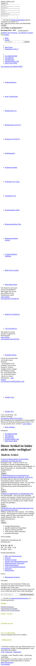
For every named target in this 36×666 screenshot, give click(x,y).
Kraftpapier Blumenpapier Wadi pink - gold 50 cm (17, 477)
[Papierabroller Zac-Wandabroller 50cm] (5, 493)
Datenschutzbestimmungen (19, 598)
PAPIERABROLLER (12, 439)
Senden (4, 25)
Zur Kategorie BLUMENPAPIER (11, 66)
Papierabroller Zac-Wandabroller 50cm (21, 493)
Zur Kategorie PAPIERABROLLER (12, 381)
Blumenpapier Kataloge (12, 577)
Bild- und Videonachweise (13, 556)
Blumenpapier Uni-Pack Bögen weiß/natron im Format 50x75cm (15, 460)
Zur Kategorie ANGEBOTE (10, 298)
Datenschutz (17, 652)
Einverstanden (5, 664)
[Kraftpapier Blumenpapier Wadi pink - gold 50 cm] (15, 475)
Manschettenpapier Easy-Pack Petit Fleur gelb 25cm (17, 509)
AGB (2, 652)
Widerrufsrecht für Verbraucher (14, 563)
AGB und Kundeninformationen (15, 567)
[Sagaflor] (2, 35)
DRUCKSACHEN (11, 441)
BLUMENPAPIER (11, 434)
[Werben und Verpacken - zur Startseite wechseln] (17, 33)
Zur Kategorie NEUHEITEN (10, 339)
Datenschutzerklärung (18, 20)
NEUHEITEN (9, 437)
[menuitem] (20, 38)
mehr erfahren (5, 297)
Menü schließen (10, 427)
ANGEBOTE (9, 435)
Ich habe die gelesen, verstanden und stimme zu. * (15, 21)
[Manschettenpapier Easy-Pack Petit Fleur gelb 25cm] (9, 508)
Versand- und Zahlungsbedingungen (16, 561)
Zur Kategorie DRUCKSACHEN (11, 418)
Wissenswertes (9, 570)
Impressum (8, 568)
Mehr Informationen (7, 662)
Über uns (8, 558)
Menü (6, 38)
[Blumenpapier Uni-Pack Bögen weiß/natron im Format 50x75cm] (5, 459)
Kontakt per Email (10, 560)
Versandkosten (5, 648)
